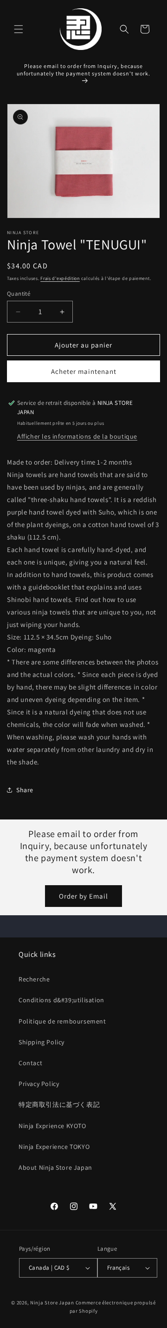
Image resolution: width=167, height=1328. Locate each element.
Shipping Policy (41, 1042)
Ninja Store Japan (52, 1302)
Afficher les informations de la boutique (77, 436)
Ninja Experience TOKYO (54, 1146)
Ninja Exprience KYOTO (52, 1126)
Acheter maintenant (83, 371)
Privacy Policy (39, 1084)
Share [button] (24, 790)
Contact (30, 1063)
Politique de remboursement (62, 1021)
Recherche (34, 979)
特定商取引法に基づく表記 (59, 1104)
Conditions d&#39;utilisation (61, 1000)
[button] (18, 29)
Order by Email (83, 896)
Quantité (18, 294)
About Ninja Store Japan (55, 1167)
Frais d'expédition (60, 278)
